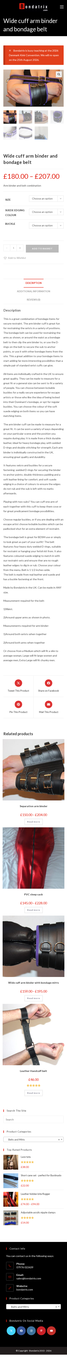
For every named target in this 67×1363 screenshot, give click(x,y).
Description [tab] (33, 283)
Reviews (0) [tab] (33, 299)
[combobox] (33, 1139)
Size (8, 199)
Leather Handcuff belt (33, 1070)
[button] (59, 74)
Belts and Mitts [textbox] (32, 1139)
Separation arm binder (33, 806)
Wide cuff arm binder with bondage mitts (33, 982)
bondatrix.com (24, 1289)
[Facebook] (21, 1330)
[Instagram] (31, 1330)
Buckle (10, 223)
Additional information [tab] (33, 291)
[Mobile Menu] (62, 7)
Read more (33, 821)
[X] (11, 1330)
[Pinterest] (41, 1330)
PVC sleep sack (33, 894)
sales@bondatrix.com (28, 1278)
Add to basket (42, 248)
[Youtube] (51, 1330)
